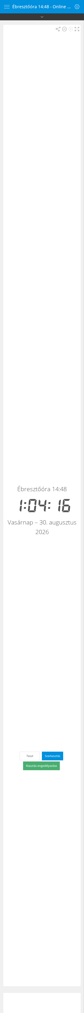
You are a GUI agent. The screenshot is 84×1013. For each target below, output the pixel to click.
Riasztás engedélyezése (41, 766)
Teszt (29, 756)
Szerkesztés (52, 756)
